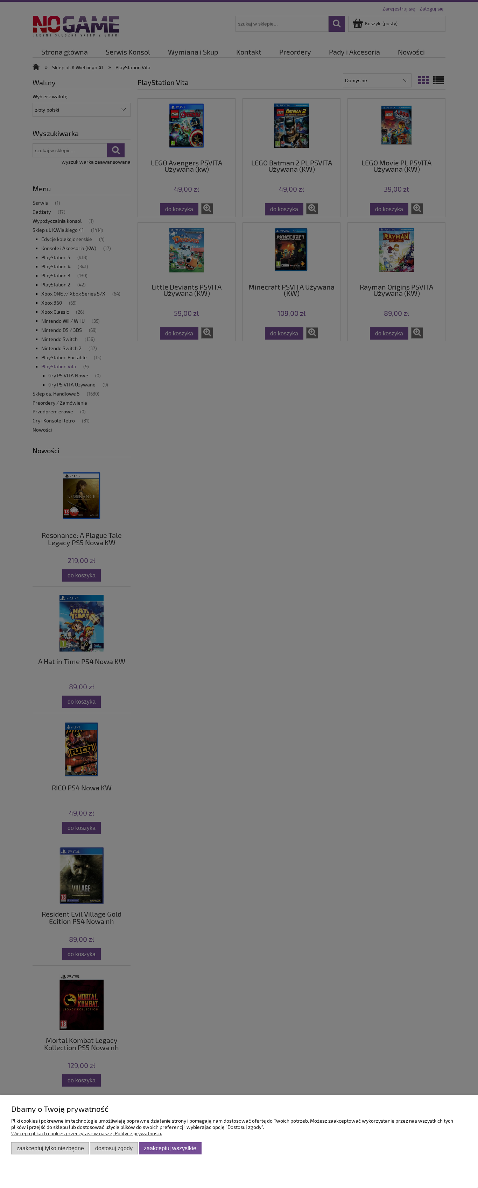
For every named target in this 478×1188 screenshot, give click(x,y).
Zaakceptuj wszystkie (170, 1148)
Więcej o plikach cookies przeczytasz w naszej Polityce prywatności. (86, 1133)
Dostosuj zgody (114, 1148)
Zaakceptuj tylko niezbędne (50, 1148)
